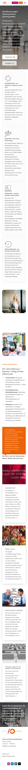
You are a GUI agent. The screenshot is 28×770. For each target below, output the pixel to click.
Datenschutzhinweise (8, 756)
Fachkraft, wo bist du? (10, 549)
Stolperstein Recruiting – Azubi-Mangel (13, 610)
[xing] (15, 763)
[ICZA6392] (14, 587)
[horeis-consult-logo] (5, 2)
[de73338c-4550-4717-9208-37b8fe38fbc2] (14, 526)
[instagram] (8, 763)
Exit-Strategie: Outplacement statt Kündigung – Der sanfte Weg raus (13, 667)
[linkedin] (12, 763)
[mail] (19, 763)
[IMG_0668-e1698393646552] (14, 465)
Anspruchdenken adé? (10, 488)
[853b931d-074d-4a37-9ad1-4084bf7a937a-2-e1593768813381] (14, 644)
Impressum (5, 754)
